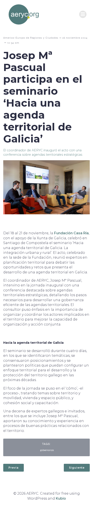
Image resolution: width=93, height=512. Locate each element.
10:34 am (13, 42)
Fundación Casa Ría (71, 233)
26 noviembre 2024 (75, 37)
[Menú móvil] (83, 14)
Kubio (61, 498)
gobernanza (47, 450)
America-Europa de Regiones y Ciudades (30, 37)
